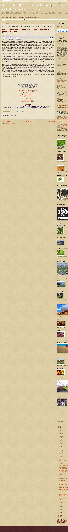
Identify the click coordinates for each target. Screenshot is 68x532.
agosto (60, 437)
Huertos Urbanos (63, 111)
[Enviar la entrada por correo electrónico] (17, 111)
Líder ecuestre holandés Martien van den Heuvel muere (63, 473)
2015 (59, 429)
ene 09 (61, 453)
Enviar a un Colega (11, 39)
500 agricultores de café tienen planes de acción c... (63, 485)
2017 (59, 426)
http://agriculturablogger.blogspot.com (28, 101)
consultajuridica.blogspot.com (29, 92)
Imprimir (3, 39)
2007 (59, 513)
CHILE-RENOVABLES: (63, 497)
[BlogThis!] (20, 111)
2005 (59, 516)
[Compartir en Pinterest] (23, 111)
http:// (22, 93)
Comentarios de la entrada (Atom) (11, 123)
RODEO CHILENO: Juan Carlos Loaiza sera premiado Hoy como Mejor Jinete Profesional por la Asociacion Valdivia (64, 126)
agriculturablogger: (62, 480)
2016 (59, 427)
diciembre (60, 431)
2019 (59, 423)
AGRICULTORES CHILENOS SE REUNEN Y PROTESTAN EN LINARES (62, 98)
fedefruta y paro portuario (63, 460)
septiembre (60, 436)
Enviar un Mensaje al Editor (18, 39)
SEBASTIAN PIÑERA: (62, 495)
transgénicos (61, 459)
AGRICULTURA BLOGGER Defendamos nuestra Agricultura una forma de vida (33, 7)
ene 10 (61, 452)
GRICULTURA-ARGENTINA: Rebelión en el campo (61, 90)
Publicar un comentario (7, 117)
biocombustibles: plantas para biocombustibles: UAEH (63, 463)
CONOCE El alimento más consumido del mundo (63, 488)
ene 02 (61, 502)
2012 (59, 506)
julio (59, 439)
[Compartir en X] (21, 111)
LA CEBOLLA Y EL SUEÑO (63, 489)
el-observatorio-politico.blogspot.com (29, 93)
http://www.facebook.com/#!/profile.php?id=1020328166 (28, 90)
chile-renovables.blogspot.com (29, 100)
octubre (60, 434)
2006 (59, 515)
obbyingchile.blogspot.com (28, 94)
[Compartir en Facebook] (22, 111)
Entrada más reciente (5, 121)
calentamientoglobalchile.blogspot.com (28, 95)
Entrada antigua (51, 121)
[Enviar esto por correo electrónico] (19, 111)
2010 (59, 509)
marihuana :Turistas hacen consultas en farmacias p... (63, 492)
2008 (59, 512)
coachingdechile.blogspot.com (29, 98)
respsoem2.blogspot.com (29, 96)
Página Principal (29, 121)
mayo (60, 442)
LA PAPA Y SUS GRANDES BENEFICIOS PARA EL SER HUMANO (61, 71)
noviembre (60, 433)
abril (59, 443)
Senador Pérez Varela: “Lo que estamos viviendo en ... (63, 468)
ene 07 (61, 456)
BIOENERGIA (59, 85)
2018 (59, 424)
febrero (60, 446)
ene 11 (61, 450)
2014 (59, 430)
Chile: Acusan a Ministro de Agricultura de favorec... (63, 482)
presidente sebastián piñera (63, 494)
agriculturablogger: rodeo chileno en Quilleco (63, 476)
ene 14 (61, 449)
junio (59, 440)
